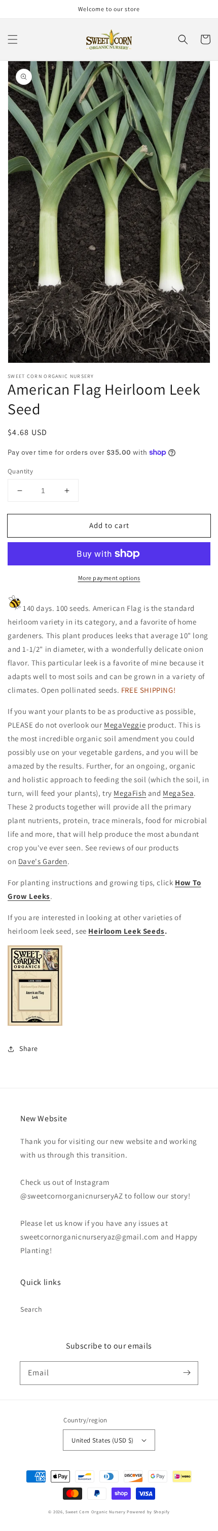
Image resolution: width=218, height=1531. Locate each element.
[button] (13, 39)
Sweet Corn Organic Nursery (95, 1511)
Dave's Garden (42, 861)
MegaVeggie (125, 725)
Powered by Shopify (148, 1511)
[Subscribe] (186, 1373)
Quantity (20, 471)
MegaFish (130, 793)
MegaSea (178, 793)
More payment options (109, 578)
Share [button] (28, 1048)
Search (31, 1309)
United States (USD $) (102, 1440)
